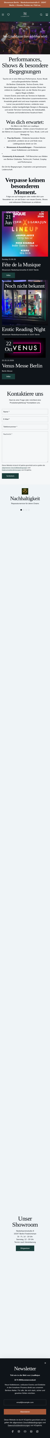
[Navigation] (3, 14)
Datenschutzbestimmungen (11, 470)
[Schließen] (45, 1363)
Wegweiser (25, 1248)
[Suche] (41, 14)
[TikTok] (37, 1431)
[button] (21, 510)
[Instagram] (19, 1431)
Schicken (10, 476)
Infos (8, 275)
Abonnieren (25, 1412)
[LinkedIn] (31, 1431)
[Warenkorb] (47, 14)
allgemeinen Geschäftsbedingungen (14, 468)
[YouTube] (25, 1431)
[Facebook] (13, 1431)
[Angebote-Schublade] (8, 14)
